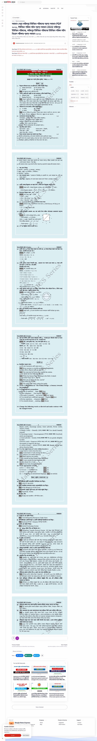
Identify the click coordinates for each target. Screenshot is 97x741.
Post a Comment (39, 707)
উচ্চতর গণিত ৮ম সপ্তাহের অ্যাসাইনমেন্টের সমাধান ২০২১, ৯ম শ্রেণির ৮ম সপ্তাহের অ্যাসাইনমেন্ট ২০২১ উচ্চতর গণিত (80, 35)
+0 (17, 638)
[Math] (78, 61)
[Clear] (40, 2)
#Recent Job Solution (17, 651)
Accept (12, 735)
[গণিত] (58, 8)
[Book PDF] (53, 8)
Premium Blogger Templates (40, 733)
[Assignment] (80, 32)
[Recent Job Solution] (82, 70)
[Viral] (62, 8)
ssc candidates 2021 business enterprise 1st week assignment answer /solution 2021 (79, 48)
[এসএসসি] (84, 32)
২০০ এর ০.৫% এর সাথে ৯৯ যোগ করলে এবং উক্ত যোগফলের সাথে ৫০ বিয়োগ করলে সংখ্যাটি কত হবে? (80, 65)
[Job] (40, 8)
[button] (20, 655)
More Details (26, 735)
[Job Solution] (46, 8)
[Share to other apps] (42, 655)
